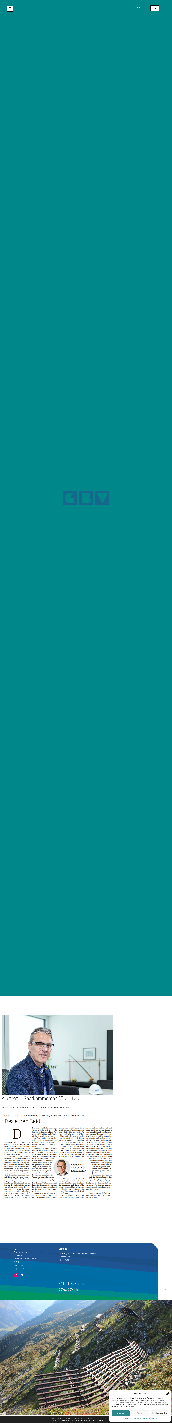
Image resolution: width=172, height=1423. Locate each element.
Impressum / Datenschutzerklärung (145, 1419)
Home (16, 1249)
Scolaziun (18, 1255)
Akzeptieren (121, 1413)
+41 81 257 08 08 (72, 1283)
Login (138, 8)
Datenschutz (128, 1419)
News (16, 1262)
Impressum (19, 1268)
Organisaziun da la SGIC (25, 1258)
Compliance (19, 1265)
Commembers (20, 1252)
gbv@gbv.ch (68, 1289)
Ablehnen (140, 1413)
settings (101, 1420)
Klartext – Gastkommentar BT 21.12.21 (42, 1098)
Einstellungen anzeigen (159, 1413)
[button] (167, 1393)
